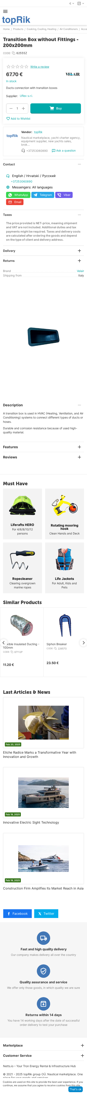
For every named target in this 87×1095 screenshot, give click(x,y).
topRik (38, 132)
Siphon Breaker (57, 644)
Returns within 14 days (43, 1015)
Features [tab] (10, 447)
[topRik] (16, 20)
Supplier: (12, 96)
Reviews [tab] (10, 457)
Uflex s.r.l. (26, 95)
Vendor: (26, 132)
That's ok (75, 1089)
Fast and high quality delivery (44, 949)
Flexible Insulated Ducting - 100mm (21, 646)
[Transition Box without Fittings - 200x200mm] (43, 337)
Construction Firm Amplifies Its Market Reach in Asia (43, 888)
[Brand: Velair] (73, 74)
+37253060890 (21, 181)
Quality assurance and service (43, 982)
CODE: (7, 53)
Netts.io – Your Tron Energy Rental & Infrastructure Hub (39, 1066)
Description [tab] (13, 405)
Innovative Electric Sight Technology (31, 822)
